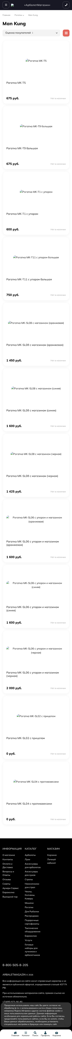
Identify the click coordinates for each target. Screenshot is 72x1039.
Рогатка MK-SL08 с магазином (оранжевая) (34, 345)
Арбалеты (30, 855)
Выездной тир (10, 896)
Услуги (28, 940)
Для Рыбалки (32, 911)
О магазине (9, 855)
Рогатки (18, 15)
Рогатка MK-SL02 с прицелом (25, 738)
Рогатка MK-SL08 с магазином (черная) (32, 476)
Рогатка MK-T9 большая (22, 148)
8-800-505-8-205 (15, 965)
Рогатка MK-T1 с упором (22, 213)
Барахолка (8, 892)
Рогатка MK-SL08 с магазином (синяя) (31, 410)
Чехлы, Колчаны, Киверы (30, 895)
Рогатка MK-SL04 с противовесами (29, 803)
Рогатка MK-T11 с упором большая (29, 279)
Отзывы (7, 879)
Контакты (8, 859)
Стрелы (29, 879)
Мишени (29, 903)
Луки (27, 859)
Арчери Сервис (11, 888)
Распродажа (32, 915)
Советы (6, 883)
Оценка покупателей (18, 32)
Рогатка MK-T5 (16, 82)
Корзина (52, 855)
